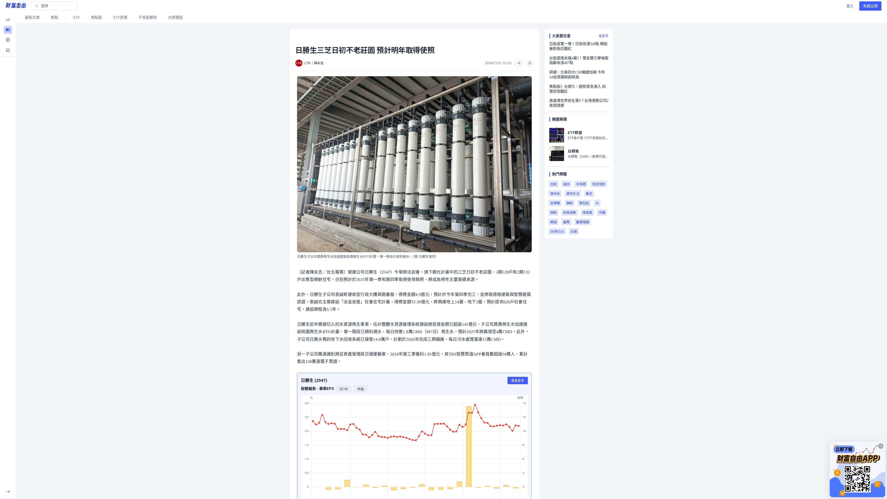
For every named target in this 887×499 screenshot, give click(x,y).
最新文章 (32, 17)
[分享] (518, 63)
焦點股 (96, 17)
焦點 (54, 17)
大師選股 (175, 17)
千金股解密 (147, 17)
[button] (8, 20)
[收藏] (530, 63)
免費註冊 (870, 6)
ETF (76, 17)
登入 (850, 6)
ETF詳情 (120, 17)
